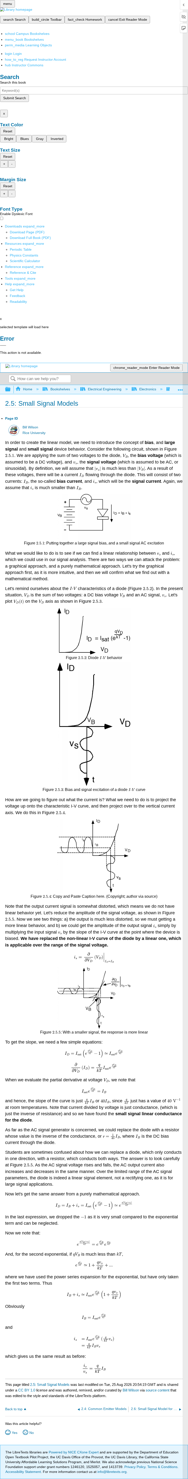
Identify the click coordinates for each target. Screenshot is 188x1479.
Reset (7, 131)
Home (27, 389)
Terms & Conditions (162, 1467)
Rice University (34, 433)
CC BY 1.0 (26, 1390)
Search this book (13, 82)
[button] (17, 296)
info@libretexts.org (111, 1472)
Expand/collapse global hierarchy (11, 389)
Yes (14, 1433)
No (31, 1433)
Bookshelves (60, 389)
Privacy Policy (134, 1467)
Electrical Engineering (104, 389)
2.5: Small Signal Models (50, 1384)
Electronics (147, 389)
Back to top (14, 1409)
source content (157, 1390)
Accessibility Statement (23, 1472)
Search (13, 379)
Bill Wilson (30, 427)
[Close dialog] (3, 345)
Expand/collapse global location (180, 388)
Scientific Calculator (25, 261)
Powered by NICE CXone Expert (74, 1452)
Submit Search (14, 98)
